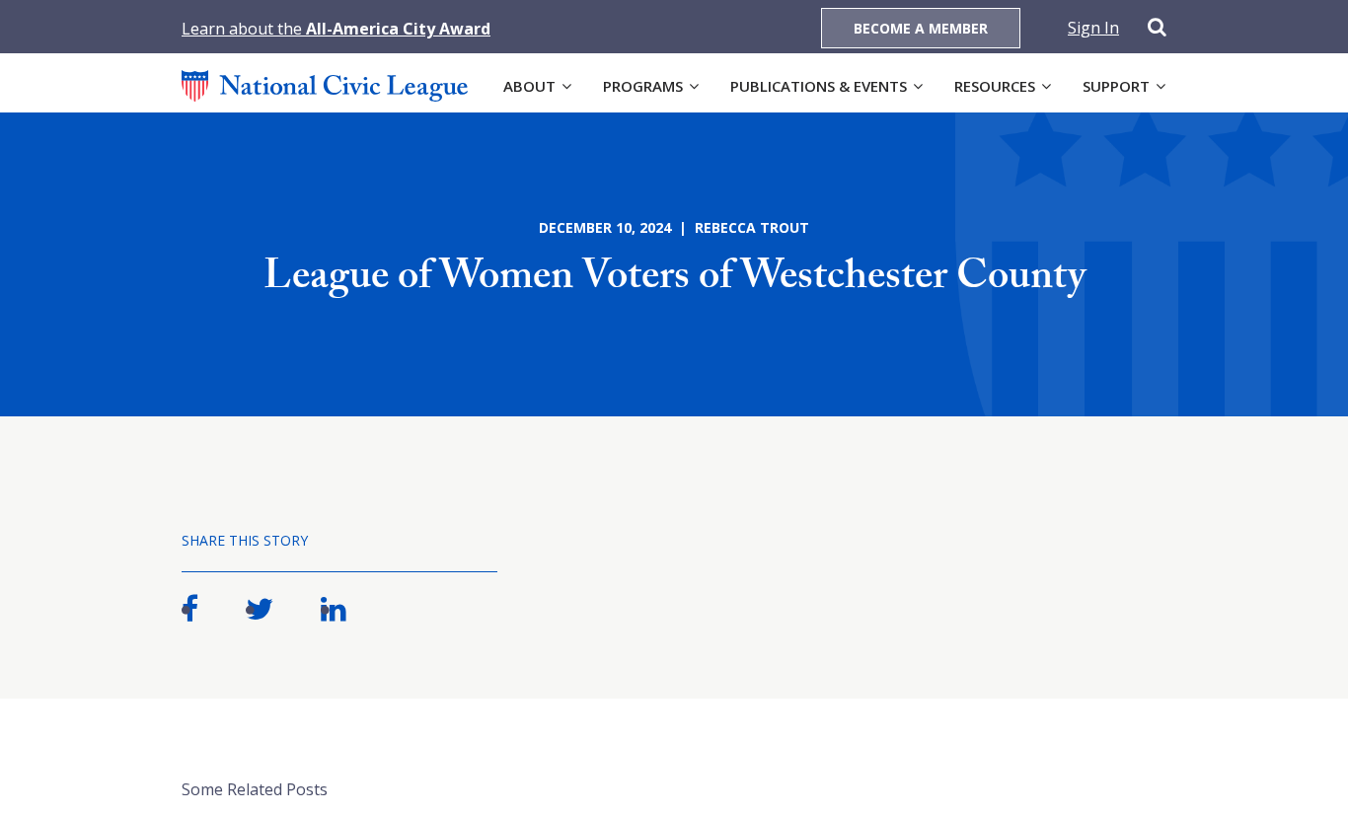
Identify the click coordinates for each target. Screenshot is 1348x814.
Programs (643, 86)
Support (1116, 86)
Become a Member (921, 28)
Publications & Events (818, 86)
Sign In (1093, 27)
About (529, 86)
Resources (994, 86)
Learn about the (336, 28)
